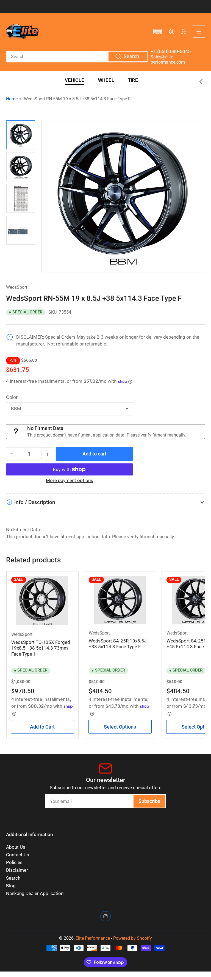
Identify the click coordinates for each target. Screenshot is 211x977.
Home (12, 98)
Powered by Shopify (132, 938)
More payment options (69, 480)
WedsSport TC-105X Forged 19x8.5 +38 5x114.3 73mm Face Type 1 (40, 648)
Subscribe (149, 801)
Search (13, 878)
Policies (14, 862)
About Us (15, 847)
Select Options (120, 727)
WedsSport (16, 287)
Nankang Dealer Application (34, 893)
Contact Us (17, 854)
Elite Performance (93, 938)
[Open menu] (199, 32)
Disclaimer (17, 870)
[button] (157, 31)
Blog (11, 885)
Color (12, 397)
